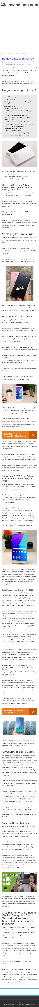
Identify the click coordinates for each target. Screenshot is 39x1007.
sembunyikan (15, 97)
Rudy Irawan (7, 62)
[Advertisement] (19, 28)
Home (3, 53)
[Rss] (19, 1002)
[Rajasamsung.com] (19, 4)
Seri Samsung (9, 53)
